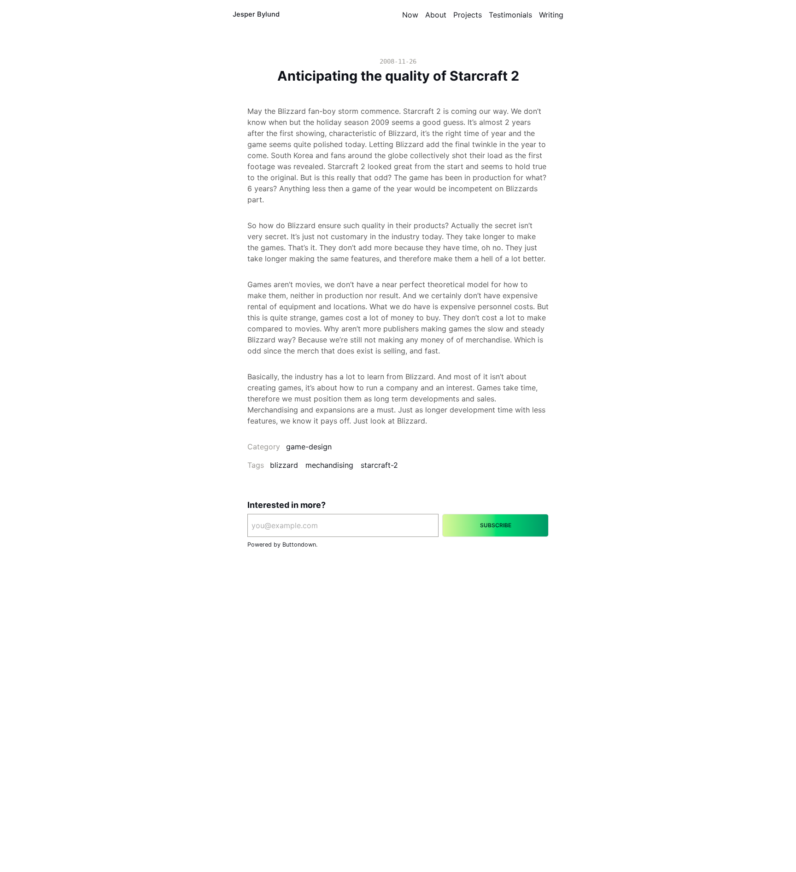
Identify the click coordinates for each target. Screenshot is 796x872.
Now (410, 14)
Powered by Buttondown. (282, 544)
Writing (551, 14)
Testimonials (510, 14)
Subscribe (495, 525)
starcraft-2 (379, 465)
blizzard (284, 465)
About (435, 14)
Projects (467, 14)
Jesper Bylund (256, 14)
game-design (309, 446)
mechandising (329, 465)
